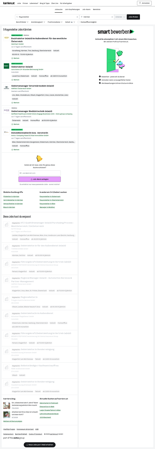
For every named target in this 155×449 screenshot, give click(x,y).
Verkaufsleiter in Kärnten (13, 204)
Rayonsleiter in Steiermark (50, 196)
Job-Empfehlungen (72, 9)
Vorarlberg (16, 51)
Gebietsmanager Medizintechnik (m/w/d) (31, 111)
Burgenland (35, 142)
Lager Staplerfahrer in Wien (50, 410)
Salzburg (35, 51)
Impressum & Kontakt (25, 429)
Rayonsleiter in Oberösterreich (52, 200)
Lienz (66, 95)
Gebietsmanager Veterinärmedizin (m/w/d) (32, 86)
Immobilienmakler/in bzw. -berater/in (29, 133)
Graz (47, 95)
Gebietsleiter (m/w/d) (22, 67)
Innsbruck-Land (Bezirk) (57, 235)
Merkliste (96, 9)
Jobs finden (133, 17)
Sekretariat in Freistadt (49, 403)
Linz (14, 95)
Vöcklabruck (25, 95)
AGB (36, 429)
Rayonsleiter (11, 29)
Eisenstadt (42, 291)
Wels (18, 95)
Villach (33, 95)
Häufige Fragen (9, 429)
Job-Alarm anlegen (41, 179)
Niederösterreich (23, 142)
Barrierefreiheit (21, 434)
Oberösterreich (45, 51)
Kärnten (27, 29)
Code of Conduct (35, 434)
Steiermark (24, 76)
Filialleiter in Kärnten (11, 196)
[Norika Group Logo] (13, 438)
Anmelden (146, 3)
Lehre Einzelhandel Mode (49, 414)
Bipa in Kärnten (9, 207)
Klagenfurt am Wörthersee (29, 235)
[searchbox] (40, 173)
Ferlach (15, 271)
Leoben (15, 235)
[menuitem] (23, 22)
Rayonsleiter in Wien (47, 204)
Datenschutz (8, 434)
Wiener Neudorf (30, 307)
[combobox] (47, 17)
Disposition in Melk (47, 407)
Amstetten (59, 95)
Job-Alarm (86, 9)
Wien (14, 142)
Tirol (30, 51)
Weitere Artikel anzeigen (12, 421)
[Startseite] (10, 3)
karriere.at (63, 399)
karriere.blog (9, 399)
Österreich (16, 120)
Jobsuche (58, 9)
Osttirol (22, 255)
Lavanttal (16, 76)
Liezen (52, 95)
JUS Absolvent (45, 417)
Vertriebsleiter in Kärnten (13, 200)
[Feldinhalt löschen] (77, 17)
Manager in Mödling (47, 207)
